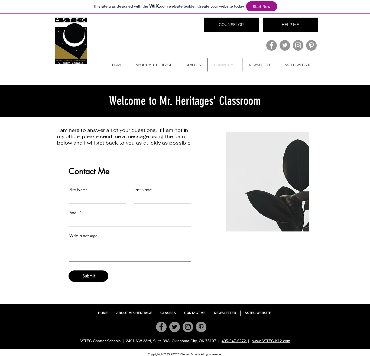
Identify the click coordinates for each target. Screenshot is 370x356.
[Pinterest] (311, 45)
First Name (78, 190)
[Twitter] (285, 45)
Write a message (83, 236)
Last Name (143, 190)
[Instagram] (298, 45)
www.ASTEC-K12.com (271, 341)
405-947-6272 (234, 341)
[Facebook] (271, 45)
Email (73, 213)
